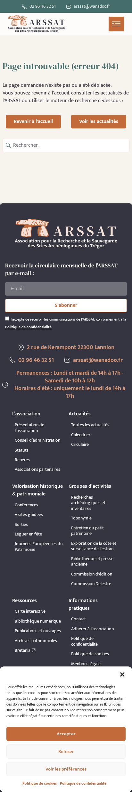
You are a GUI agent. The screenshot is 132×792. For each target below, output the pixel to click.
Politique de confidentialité (83, 783)
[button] (122, 674)
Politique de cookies (39, 783)
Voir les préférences (66, 769)
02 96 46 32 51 (42, 6)
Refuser (66, 751)
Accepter (66, 734)
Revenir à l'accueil (33, 121)
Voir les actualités (98, 121)
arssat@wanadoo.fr (98, 360)
